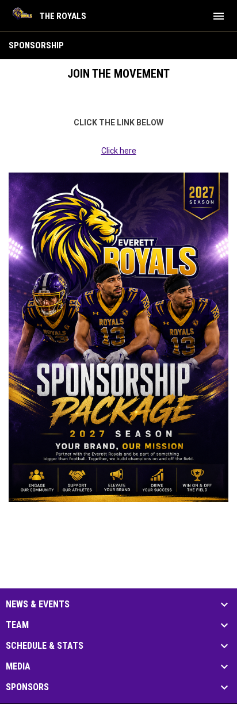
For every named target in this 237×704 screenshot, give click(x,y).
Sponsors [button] (27, 687)
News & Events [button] (38, 604)
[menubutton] (218, 16)
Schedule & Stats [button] (44, 646)
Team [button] (17, 625)
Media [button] (18, 666)
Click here (118, 150)
